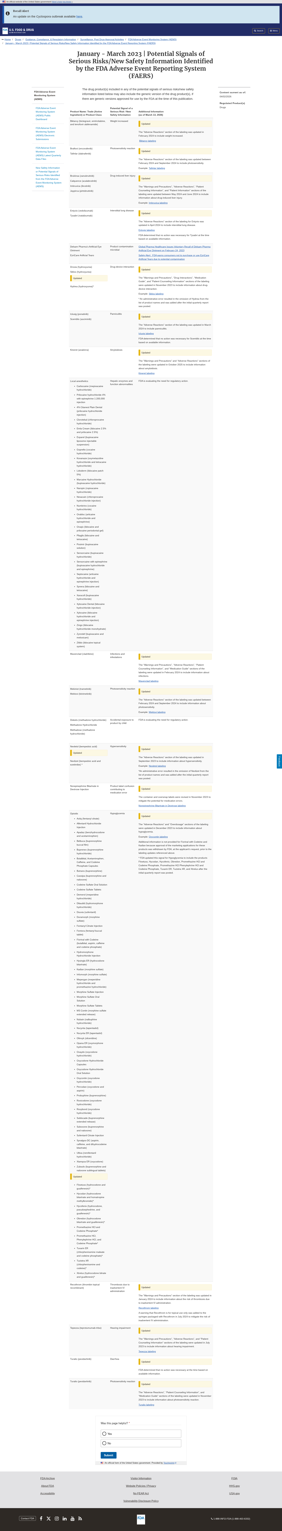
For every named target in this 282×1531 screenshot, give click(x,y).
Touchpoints (169, 1463)
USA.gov (234, 1493)
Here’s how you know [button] (61, 2)
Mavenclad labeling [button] (148, 681)
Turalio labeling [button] (146, 1404)
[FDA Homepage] (18, 30)
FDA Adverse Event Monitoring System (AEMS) (152, 39)
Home (8, 39)
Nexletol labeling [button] (157, 766)
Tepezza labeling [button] (147, 1351)
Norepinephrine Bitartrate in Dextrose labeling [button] (162, 805)
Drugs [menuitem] (223, 107)
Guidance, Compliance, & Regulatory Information (50, 39)
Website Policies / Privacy (141, 1486)
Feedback (279, 761)
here (79, 16)
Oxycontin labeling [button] (158, 836)
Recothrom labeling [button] (149, 1308)
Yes (110, 1434)
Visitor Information (141, 1478)
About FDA (47, 1486)
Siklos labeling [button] (156, 293)
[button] (157, 168)
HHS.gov (234, 1486)
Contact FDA (27, 1518)
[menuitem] (234, 95)
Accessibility (47, 1493)
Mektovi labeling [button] (157, 712)
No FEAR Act (141, 1493)
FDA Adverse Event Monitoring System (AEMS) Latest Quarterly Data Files (48, 153)
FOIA (234, 1478)
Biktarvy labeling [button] (147, 141)
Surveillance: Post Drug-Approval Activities (102, 39)
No (109, 1443)
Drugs (18, 39)
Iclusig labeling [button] (146, 333)
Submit (108, 1455)
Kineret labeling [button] (147, 373)
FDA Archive (47, 1478)
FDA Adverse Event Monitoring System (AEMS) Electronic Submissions (46, 133)
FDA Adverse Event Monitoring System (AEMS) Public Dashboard (46, 114)
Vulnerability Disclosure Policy (141, 1501)
